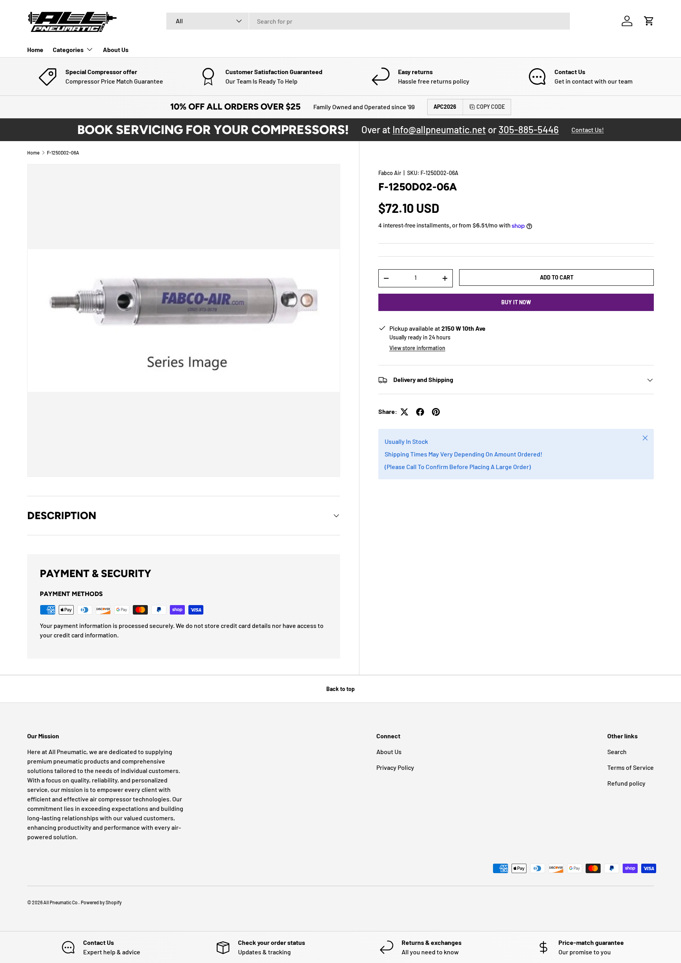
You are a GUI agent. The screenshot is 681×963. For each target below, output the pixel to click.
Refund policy (626, 783)
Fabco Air (389, 173)
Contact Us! (587, 129)
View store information (417, 348)
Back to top (340, 688)
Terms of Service (630, 767)
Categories (68, 49)
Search (617, 751)
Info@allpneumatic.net (439, 129)
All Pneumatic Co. (61, 902)
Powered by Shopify (101, 902)
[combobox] (368, 21)
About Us (115, 49)
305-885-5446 (529, 129)
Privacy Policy (395, 767)
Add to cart (556, 277)
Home (35, 49)
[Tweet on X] (404, 412)
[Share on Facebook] (420, 412)
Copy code (490, 106)
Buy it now (516, 302)
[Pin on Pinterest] (436, 412)
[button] (649, 21)
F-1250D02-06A (63, 152)
